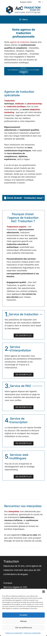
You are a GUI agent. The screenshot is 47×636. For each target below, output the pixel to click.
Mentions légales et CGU (15, 587)
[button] (43, 591)
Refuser (23, 621)
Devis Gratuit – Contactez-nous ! (25, 198)
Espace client (26, 2)
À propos (7, 583)
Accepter (23, 615)
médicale (19, 103)
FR (39, 2)
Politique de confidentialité (13, 633)
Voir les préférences (23, 627)
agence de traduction (20, 42)
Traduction (9, 100)
